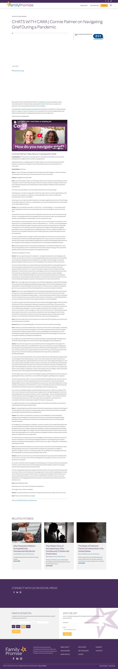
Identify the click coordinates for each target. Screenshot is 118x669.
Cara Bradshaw (41, 102)
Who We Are (65, 651)
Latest (81, 654)
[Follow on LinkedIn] (108, 1)
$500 (28, 626)
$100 (18, 626)
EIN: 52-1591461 (42, 666)
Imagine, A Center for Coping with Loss (27, 111)
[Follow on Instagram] (111, 1)
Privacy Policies (103, 666)
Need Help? (84, 5)
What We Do (65, 654)
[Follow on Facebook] (105, 1)
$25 (13, 626)
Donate (104, 5)
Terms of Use (112, 666)
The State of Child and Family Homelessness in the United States (91, 548)
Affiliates (82, 647)
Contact (99, 651)
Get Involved (94, 5)
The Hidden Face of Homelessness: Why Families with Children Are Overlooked (57, 549)
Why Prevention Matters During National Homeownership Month (24, 548)
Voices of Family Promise (19, 16)
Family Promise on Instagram (37, 106)
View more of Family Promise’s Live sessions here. (24, 500)
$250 (23, 626)
